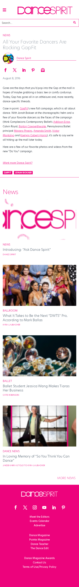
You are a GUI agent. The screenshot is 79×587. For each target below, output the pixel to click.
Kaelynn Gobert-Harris (33, 135)
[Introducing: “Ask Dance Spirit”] (39, 239)
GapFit (24, 108)
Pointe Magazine (39, 539)
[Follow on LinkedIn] (54, 507)
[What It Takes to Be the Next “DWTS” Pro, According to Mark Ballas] (39, 305)
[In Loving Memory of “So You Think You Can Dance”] (39, 445)
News (6, 35)
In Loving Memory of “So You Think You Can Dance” (36, 458)
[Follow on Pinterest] (63, 507)
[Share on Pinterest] (33, 69)
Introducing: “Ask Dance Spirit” (27, 249)
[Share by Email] (42, 69)
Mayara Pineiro (23, 131)
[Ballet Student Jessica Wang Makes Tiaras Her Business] (39, 375)
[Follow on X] (25, 507)
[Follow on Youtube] (44, 507)
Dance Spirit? (17, 163)
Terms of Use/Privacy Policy (39, 567)
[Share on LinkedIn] (23, 69)
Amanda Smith (42, 131)
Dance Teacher (39, 544)
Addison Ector (61, 122)
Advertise (39, 525)
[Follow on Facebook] (16, 507)
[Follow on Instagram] (35, 507)
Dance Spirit (24, 58)
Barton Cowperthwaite (32, 126)
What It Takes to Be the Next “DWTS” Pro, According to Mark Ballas (35, 317)
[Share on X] (14, 69)
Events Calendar (39, 521)
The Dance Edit (39, 548)
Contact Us (39, 562)
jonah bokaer (23, 172)
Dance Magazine (39, 535)
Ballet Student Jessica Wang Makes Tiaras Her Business (36, 388)
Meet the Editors (39, 517)
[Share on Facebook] (5, 69)
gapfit (7, 172)
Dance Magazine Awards (39, 558)
